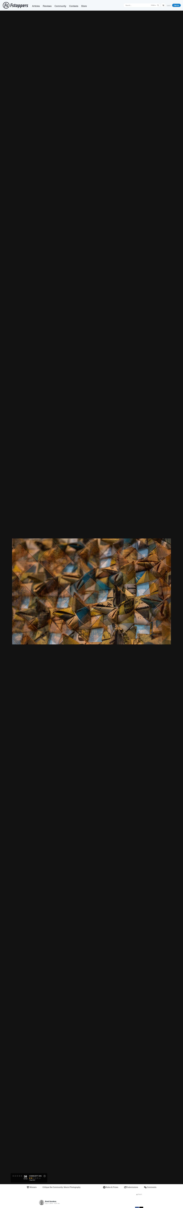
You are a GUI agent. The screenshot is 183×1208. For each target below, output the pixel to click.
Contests (73, 6)
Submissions (132, 1187)
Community (60, 6)
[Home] (15, 5)
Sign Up (176, 5)
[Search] (158, 5)
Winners (33, 1187)
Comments (151, 1187)
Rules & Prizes (111, 1187)
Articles (36, 6)
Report (140, 1194)
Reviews (47, 6)
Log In (169, 5)
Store (84, 6)
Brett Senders (50, 1201)
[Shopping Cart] (163, 5)
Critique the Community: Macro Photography (61, 1187)
